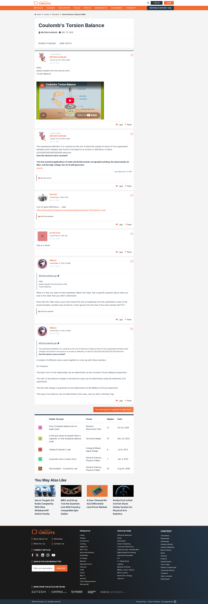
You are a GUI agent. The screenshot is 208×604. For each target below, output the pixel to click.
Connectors (84, 541)
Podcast (131, 8)
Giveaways (117, 8)
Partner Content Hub (160, 8)
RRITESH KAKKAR (49, 32)
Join (169, 3)
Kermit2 (53, 194)
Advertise (58, 539)
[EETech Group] (39, 592)
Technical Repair (93, 438)
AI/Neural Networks (124, 535)
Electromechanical (87, 552)
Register (61, 568)
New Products (166, 550)
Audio (119, 538)
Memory (83, 561)
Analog (82, 538)
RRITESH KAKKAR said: (48, 276)
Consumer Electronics (125, 547)
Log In (156, 3)
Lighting (120, 564)
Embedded (84, 555)
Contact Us (59, 544)
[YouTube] (53, 555)
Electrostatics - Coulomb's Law (63, 468)
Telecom (120, 578)
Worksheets (165, 579)
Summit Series (166, 562)
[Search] (148, 3)
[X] (37, 555)
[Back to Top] (174, 602)
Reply (129, 124)
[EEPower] (77, 592)
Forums (51, 8)
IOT (118, 558)
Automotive (121, 541)
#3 (132, 195)
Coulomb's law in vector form (62, 459)
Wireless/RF (84, 584)
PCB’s (82, 570)
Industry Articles (167, 544)
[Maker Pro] (91, 591)
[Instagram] (47, 555)
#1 (132, 55)
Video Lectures (166, 576)
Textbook (164, 573)
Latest (82, 535)
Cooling (83, 544)
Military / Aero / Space (125, 570)
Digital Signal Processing (126, 552)
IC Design (83, 558)
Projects (164, 559)
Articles (38, 8)
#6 (132, 329)
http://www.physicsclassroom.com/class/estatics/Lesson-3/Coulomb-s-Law (71, 210)
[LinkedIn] (42, 555)
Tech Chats (165, 564)
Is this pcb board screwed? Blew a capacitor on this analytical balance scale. (65, 438)
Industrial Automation (125, 555)
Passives (83, 567)
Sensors (83, 578)
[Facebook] (32, 555)
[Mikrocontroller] (113, 592)
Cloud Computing (123, 544)
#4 (132, 234)
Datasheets (101, 8)
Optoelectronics (86, 564)
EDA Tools (84, 550)
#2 (132, 134)
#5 (132, 261)
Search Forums (47, 43)
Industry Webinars (167, 547)
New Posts (66, 43)
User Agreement (167, 602)
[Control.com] (59, 592)
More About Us (41, 539)
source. (39, 168)
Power (82, 573)
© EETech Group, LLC (39, 602)
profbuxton (55, 233)
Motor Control (122, 573)
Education (64, 8)
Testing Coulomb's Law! (60, 449)
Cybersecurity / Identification (128, 550)
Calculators (165, 536)
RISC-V (82, 576)
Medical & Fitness (123, 567)
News (163, 553)
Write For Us (39, 544)
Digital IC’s (84, 547)
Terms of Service (154, 602)
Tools (77, 8)
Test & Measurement (88, 581)
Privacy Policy (141, 602)
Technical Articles (167, 570)
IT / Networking (123, 561)
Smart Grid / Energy (124, 576)
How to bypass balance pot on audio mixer (63, 427)
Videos (87, 8)
